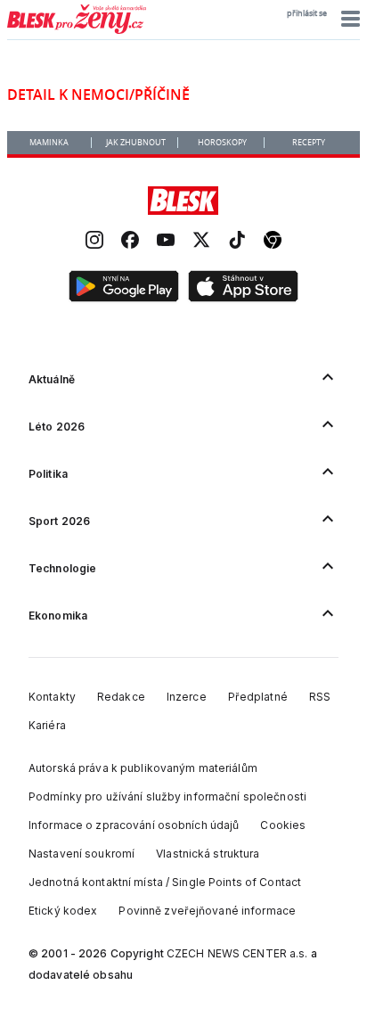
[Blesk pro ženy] (76, 30)
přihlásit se (307, 13)
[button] (348, 18)
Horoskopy (222, 142)
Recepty (308, 142)
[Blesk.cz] (183, 200)
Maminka (49, 142)
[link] (94, 242)
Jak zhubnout (136, 142)
